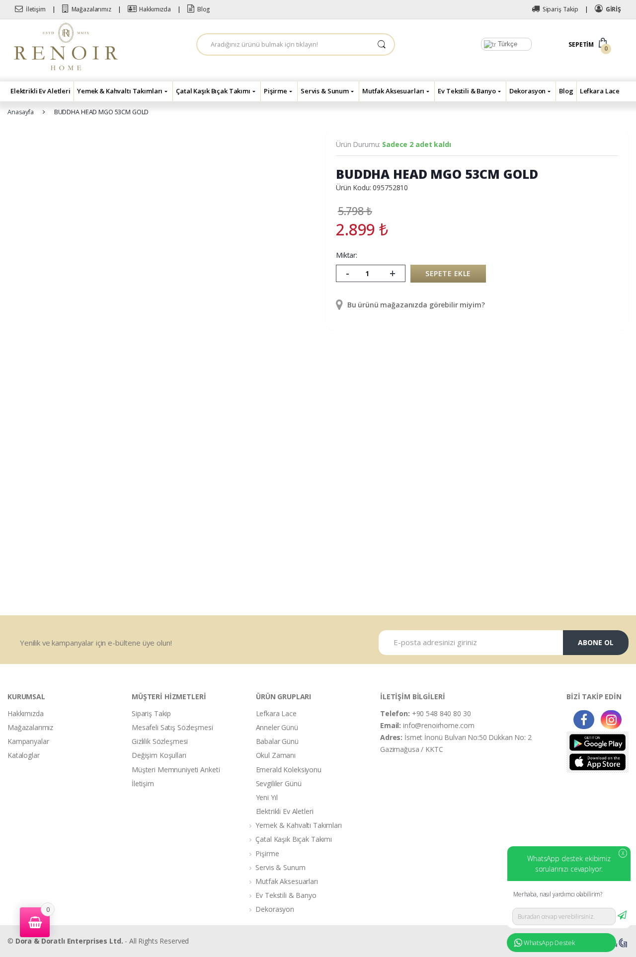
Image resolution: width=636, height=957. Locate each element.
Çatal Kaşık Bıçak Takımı (213, 90)
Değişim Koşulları (159, 755)
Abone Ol (596, 642)
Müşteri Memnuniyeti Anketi (176, 769)
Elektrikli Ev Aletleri (40, 90)
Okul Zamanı (276, 755)
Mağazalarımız (91, 9)
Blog (203, 9)
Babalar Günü (277, 741)
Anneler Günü (277, 727)
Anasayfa (20, 112)
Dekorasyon (527, 90)
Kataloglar (23, 755)
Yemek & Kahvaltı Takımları (119, 90)
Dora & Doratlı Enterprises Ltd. (69, 941)
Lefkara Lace (600, 90)
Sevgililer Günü (279, 783)
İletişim (36, 9)
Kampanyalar (28, 741)
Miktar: (346, 255)
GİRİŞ (613, 9)
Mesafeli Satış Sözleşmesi (172, 727)
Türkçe (506, 44)
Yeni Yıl (267, 797)
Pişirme (275, 90)
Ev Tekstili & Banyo (466, 90)
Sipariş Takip (560, 9)
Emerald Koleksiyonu (288, 769)
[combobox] (283, 44)
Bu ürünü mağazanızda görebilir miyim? (415, 304)
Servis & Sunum (325, 90)
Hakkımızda (155, 9)
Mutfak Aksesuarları (393, 90)
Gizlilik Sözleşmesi (160, 741)
